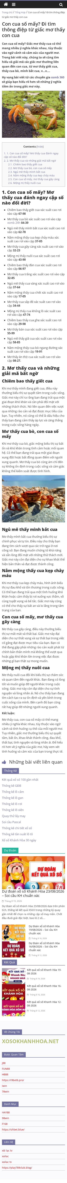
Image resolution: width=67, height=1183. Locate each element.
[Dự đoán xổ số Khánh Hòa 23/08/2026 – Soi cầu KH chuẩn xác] (33, 858)
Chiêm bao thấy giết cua (25, 164)
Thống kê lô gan (12, 798)
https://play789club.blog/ (17, 1167)
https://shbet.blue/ (13, 1129)
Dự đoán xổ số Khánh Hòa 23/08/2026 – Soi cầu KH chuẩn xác (33, 893)
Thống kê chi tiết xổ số (17, 828)
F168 (5, 1123)
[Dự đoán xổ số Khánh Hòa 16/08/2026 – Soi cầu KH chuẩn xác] (14, 944)
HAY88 (6, 1112)
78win (5, 1091)
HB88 (5, 1074)
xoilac (5, 1156)
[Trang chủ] (6, 4)
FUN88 (6, 1068)
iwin (4, 1086)
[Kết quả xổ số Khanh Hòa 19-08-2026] (14, 970)
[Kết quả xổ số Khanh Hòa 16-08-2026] (14, 986)
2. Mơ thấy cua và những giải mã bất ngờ (30, 160)
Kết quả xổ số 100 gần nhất (20, 780)
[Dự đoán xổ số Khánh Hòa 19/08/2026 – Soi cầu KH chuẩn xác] (14, 927)
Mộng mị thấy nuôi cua (24, 183)
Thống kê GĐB (11, 786)
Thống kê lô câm (13, 792)
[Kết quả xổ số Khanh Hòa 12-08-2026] (14, 1002)
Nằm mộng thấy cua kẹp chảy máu (31, 175)
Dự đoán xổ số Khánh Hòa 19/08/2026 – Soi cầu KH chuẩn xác (44, 929)
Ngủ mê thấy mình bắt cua (26, 172)
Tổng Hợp (20, 12)
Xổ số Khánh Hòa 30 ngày (19, 840)
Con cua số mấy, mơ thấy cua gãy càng (33, 179)
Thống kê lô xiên (13, 810)
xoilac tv (7, 1162)
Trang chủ (7, 12)
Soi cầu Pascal (11, 822)
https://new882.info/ (45, 1181)
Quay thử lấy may (13, 816)
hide (40, 146)
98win (5, 1118)
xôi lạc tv (7, 1150)
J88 (4, 1063)
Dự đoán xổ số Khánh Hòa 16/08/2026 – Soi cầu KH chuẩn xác (44, 946)
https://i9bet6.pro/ (13, 1080)
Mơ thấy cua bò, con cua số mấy (30, 168)
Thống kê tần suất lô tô (17, 834)
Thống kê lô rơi (12, 804)
